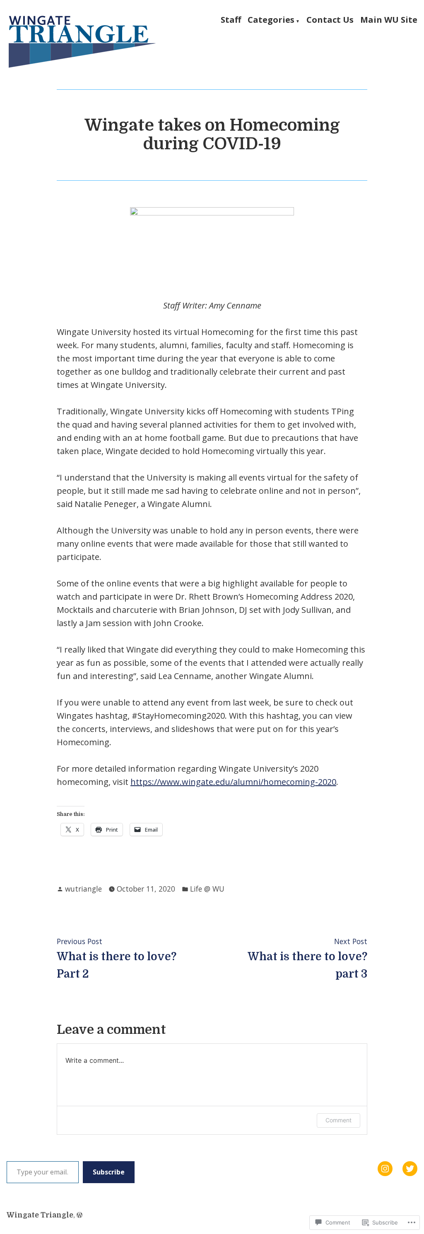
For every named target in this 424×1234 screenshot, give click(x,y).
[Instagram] (385, 1168)
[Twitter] (409, 1168)
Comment (338, 1120)
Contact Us (330, 20)
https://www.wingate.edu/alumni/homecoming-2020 (233, 781)
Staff (231, 20)
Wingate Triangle (40, 1215)
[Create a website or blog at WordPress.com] (79, 1215)
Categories (271, 20)
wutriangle (83, 889)
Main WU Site (388, 20)
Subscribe (109, 1172)
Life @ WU (207, 889)
